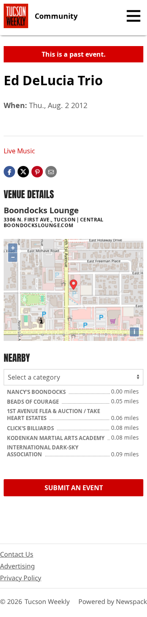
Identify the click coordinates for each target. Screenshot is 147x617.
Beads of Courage (33, 401)
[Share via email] (51, 170)
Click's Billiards (31, 428)
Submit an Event (74, 487)
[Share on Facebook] (9, 170)
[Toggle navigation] (133, 16)
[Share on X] (23, 170)
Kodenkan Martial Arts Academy (56, 438)
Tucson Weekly (47, 601)
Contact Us (16, 554)
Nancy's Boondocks (37, 392)
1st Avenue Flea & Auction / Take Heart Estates (53, 414)
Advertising (17, 566)
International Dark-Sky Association (42, 451)
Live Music (19, 150)
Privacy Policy (20, 577)
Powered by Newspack (112, 601)
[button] (37, 170)
